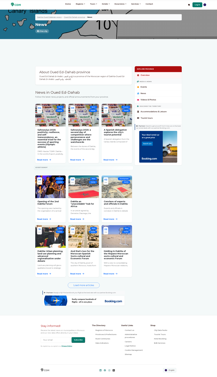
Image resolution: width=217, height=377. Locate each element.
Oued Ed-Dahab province (74, 17)
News (143, 93)
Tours (92, 4)
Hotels (105, 4)
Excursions (120, 4)
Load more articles (83, 285)
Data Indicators (102, 343)
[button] (197, 4)
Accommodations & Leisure (154, 112)
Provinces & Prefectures (106, 334)
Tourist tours (147, 118)
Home (68, 4)
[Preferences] (204, 4)
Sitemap (128, 354)
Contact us (129, 330)
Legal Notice (130, 346)
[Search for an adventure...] (189, 4)
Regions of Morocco (104, 330)
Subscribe (78, 340)
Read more (42, 160)
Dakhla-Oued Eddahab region (49, 17)
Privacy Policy (67, 346)
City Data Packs (160, 330)
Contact (149, 4)
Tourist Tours (160, 334)
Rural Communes (103, 339)
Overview (145, 75)
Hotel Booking (160, 339)
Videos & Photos (148, 100)
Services (135, 4)
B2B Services (159, 343)
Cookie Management (134, 350)
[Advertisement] (108, 49)
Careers (128, 342)
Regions (79, 4)
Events (144, 87)
